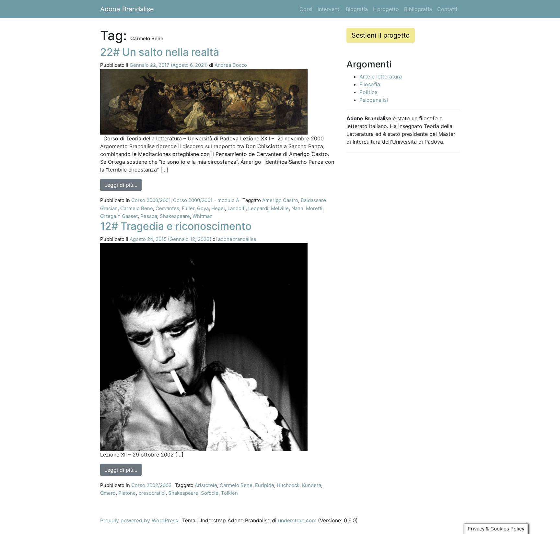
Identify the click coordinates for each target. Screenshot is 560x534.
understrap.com (297, 520)
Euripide (264, 485)
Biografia (357, 9)
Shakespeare (175, 216)
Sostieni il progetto (381, 35)
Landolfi (237, 208)
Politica (368, 92)
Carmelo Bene (136, 208)
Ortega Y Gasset (119, 216)
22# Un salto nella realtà (159, 52)
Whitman (202, 216)
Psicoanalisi (373, 100)
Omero (108, 493)
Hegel (218, 208)
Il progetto (386, 9)
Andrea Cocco (231, 65)
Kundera (311, 485)
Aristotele (206, 485)
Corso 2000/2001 (150, 200)
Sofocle (209, 493)
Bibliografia (418, 9)
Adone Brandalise (127, 9)
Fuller (188, 208)
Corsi (305, 9)
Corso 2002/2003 (151, 485)
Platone (127, 493)
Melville (280, 208)
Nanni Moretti (306, 208)
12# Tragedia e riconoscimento (175, 226)
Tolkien (229, 493)
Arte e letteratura (380, 76)
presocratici (152, 493)
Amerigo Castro (280, 200)
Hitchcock (288, 485)
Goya (203, 208)
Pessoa (148, 216)
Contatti (447, 9)
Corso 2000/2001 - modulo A (206, 200)
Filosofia (369, 84)
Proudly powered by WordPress (139, 520)
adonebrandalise (237, 239)
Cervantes (167, 208)
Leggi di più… (123, 184)
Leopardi (258, 208)
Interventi (329, 9)
